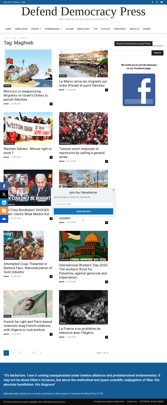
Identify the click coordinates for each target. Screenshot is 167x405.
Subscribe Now (83, 211)
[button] (83, 192)
